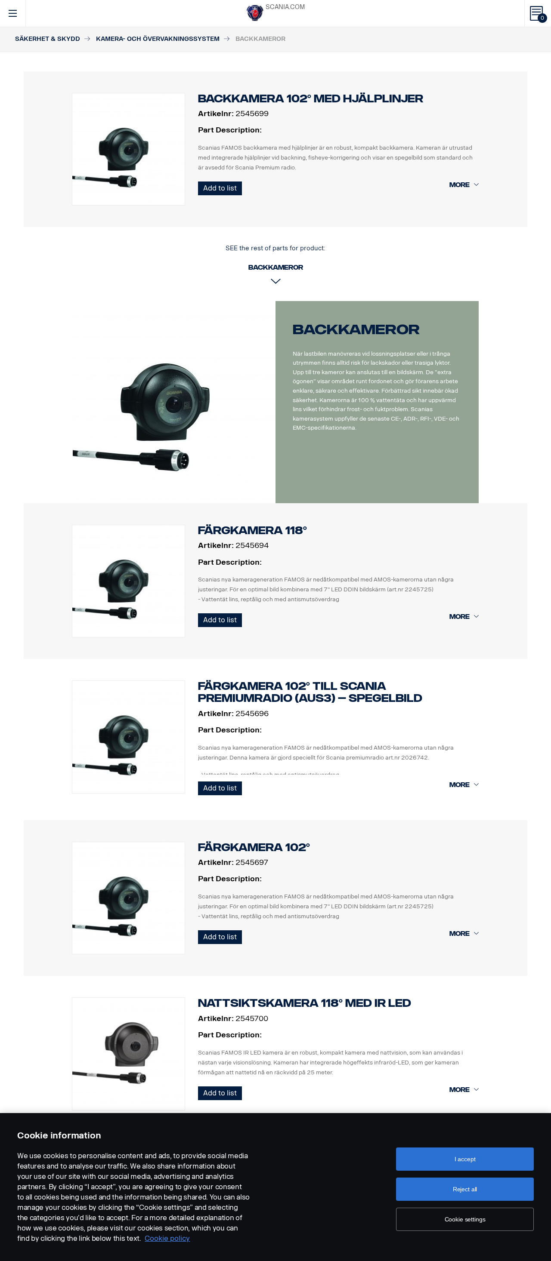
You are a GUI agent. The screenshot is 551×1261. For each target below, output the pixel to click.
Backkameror (356, 329)
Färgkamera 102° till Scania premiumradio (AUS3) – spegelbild (310, 692)
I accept (465, 1159)
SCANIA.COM (285, 7)
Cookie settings (465, 1219)
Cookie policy (167, 1238)
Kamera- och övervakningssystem (158, 39)
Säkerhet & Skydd (47, 39)
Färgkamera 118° (252, 530)
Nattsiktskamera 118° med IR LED (304, 1003)
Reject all (465, 1189)
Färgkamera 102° (254, 847)
